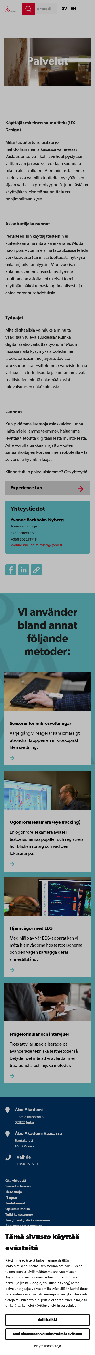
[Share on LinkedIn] (23, 569)
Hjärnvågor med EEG (31, 928)
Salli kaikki (47, 1320)
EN (73, 9)
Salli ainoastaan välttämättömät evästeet (47, 1334)
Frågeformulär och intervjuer (39, 1034)
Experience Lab (26, 488)
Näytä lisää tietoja (47, 1346)
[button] (36, 569)
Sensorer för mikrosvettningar (40, 724)
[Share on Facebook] (10, 569)
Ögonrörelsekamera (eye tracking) (45, 822)
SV (64, 9)
